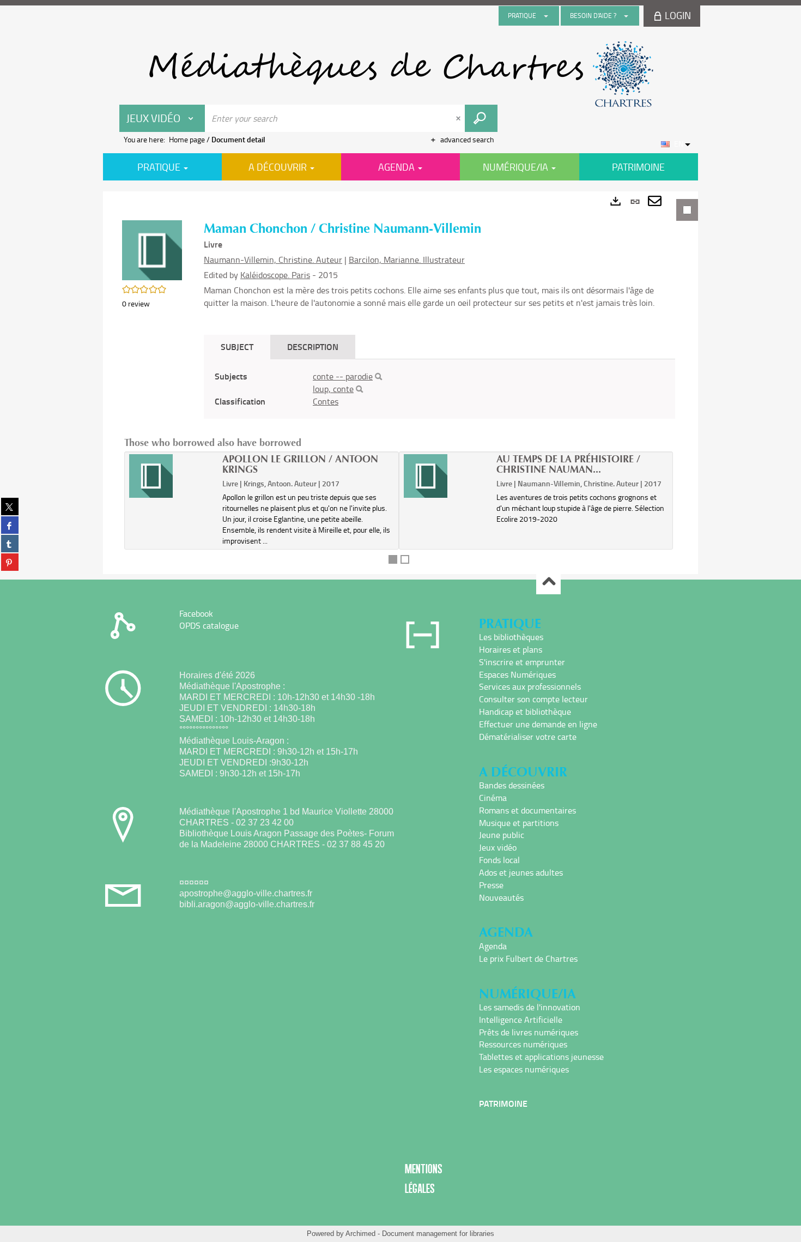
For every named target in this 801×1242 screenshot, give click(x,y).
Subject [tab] (237, 346)
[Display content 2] (404, 559)
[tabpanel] (400, 382)
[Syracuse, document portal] (400, 74)
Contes (325, 401)
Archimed (360, 1233)
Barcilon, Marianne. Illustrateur (407, 260)
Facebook (196, 613)
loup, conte (333, 389)
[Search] (378, 377)
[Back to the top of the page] (548, 582)
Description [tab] (312, 346)
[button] (152, 249)
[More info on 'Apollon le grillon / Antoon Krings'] (172, 476)
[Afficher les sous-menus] (546, 15)
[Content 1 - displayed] (393, 559)
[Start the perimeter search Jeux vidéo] (481, 118)
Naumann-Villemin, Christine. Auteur (273, 260)
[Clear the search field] (459, 118)
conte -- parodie (343, 376)
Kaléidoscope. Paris (275, 275)
